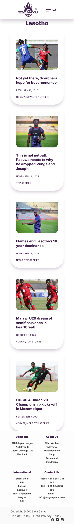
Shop (52, 454)
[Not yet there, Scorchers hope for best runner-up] (37, 54)
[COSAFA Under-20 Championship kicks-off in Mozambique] (37, 376)
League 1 (22, 489)
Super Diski (22, 478)
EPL (22, 482)
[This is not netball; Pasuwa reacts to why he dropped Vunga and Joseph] (37, 131)
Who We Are (52, 443)
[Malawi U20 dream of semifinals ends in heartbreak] (37, 295)
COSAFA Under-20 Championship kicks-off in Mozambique (36, 404)
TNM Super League (22, 443)
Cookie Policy (20, 516)
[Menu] (48, 9)
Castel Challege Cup (22, 450)
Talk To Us (51, 447)
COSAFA (20, 97)
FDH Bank (22, 454)
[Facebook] (52, 519)
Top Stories (41, 97)
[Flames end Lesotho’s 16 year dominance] (37, 217)
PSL (22, 501)
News (29, 97)
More (29, 423)
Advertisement (51, 450)
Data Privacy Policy (47, 516)
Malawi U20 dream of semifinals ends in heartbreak (34, 322)
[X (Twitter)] (62, 519)
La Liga (22, 486)
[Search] (54, 9)
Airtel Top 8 (22, 447)
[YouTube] (57, 519)
